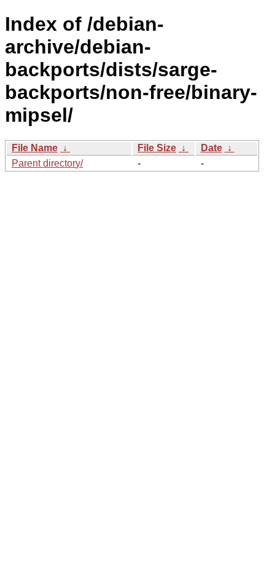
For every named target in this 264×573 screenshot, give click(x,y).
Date (211, 148)
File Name (35, 148)
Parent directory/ (47, 163)
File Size (157, 148)
